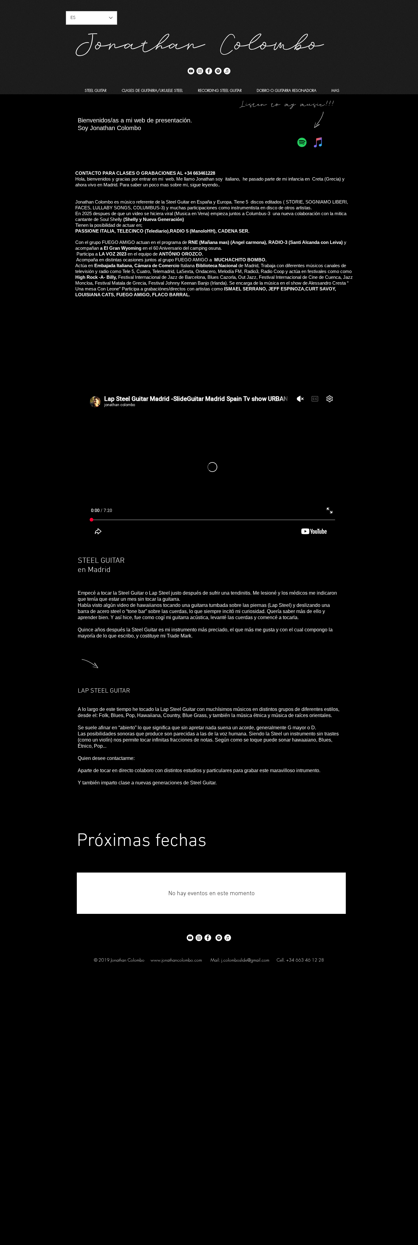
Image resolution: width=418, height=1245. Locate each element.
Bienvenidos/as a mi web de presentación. (135, 120)
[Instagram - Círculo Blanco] (199, 71)
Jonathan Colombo (200, 39)
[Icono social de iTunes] (318, 142)
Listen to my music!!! (287, 102)
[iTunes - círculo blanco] (227, 71)
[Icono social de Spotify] (302, 142)
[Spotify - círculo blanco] (218, 71)
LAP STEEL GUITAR (104, 691)
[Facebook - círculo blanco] (208, 71)
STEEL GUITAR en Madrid (101, 565)
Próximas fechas (142, 841)
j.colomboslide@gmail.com (245, 960)
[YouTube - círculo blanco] (191, 71)
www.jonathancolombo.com (176, 960)
